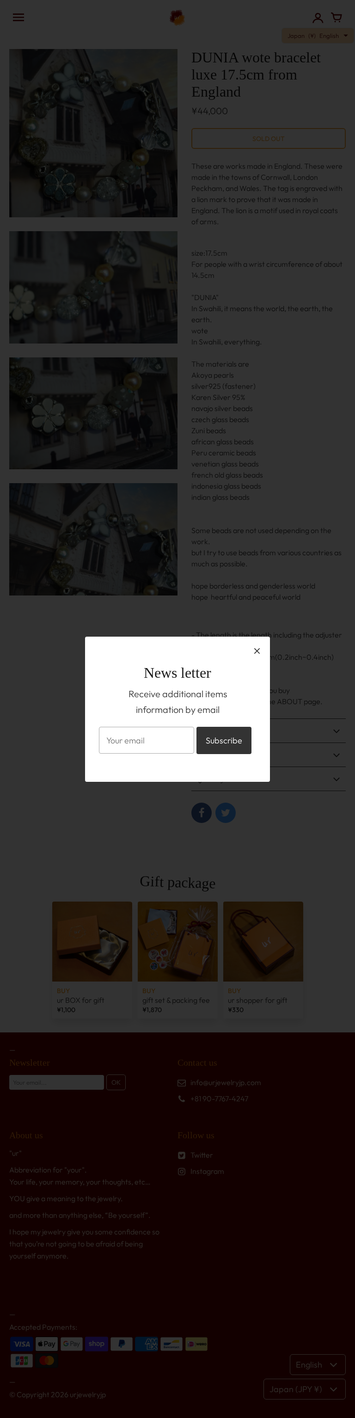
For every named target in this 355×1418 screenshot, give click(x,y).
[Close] (257, 650)
